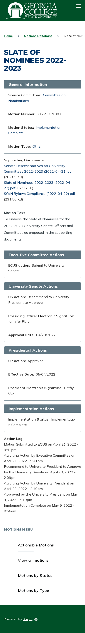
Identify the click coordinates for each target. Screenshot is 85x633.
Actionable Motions (36, 545)
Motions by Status (35, 575)
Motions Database (38, 36)
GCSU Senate (31, 10)
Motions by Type (33, 590)
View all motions (33, 560)
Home (8, 36)
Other (37, 146)
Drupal (27, 619)
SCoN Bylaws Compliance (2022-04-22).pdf (39, 193)
